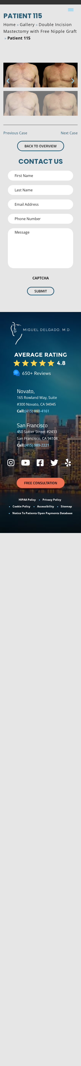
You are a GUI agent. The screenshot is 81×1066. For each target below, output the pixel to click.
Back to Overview (41, 146)
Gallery (27, 24)
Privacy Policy (52, 500)
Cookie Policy (21, 506)
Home (9, 24)
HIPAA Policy (27, 500)
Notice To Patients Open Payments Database (42, 513)
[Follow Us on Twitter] (54, 462)
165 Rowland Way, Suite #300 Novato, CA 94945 (37, 401)
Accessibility (45, 506)
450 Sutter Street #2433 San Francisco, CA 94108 (37, 435)
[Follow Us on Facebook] (40, 462)
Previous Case (15, 132)
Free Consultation (40, 483)
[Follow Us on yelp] (68, 462)
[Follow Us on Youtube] (25, 462)
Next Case (69, 132)
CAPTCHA (40, 278)
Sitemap (66, 506)
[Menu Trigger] (71, 9)
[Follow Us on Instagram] (10, 462)
